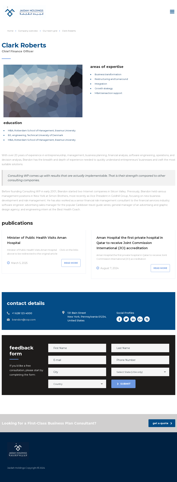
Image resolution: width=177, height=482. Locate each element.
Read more (71, 263)
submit (125, 383)
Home (10, 30)
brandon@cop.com (24, 319)
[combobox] (140, 372)
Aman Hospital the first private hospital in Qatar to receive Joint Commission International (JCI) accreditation (129, 243)
